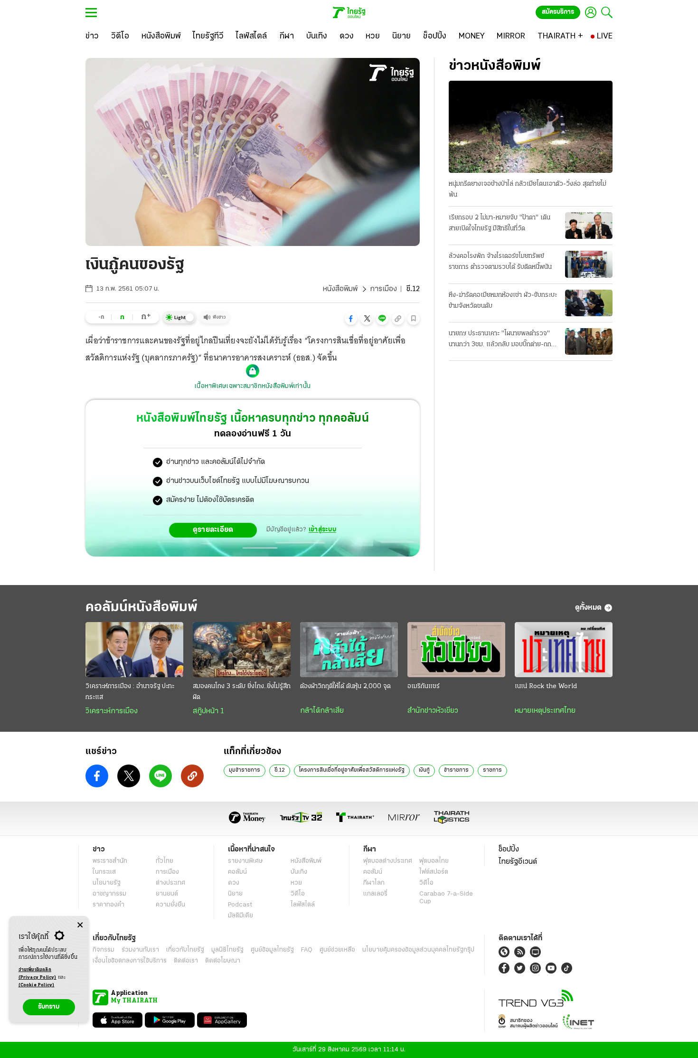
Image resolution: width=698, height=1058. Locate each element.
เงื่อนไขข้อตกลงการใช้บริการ (130, 960)
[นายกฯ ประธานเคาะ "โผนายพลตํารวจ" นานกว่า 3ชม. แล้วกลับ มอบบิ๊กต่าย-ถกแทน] (589, 341)
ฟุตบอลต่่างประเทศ (387, 861)
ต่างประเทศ (170, 883)
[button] (351, 318)
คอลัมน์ (237, 872)
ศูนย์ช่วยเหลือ (337, 950)
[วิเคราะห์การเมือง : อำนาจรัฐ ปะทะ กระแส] (134, 649)
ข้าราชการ (456, 770)
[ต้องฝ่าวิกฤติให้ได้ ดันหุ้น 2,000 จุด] (349, 649)
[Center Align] (80, 925)
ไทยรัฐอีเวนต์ (518, 862)
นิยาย (235, 893)
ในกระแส (104, 872)
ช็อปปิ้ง (509, 849)
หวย (296, 883)
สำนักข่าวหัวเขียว (432, 711)
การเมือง (383, 289)
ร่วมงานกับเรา (140, 950)
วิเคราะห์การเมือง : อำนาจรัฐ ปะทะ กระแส (129, 692)
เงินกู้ (424, 770)
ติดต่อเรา (186, 960)
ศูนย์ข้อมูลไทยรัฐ (272, 950)
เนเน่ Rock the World (546, 686)
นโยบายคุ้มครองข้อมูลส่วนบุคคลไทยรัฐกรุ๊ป (418, 950)
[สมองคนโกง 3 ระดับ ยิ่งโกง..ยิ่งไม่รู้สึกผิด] (242, 649)
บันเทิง (299, 872)
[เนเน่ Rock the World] (564, 649)
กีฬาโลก (374, 883)
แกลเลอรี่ (375, 893)
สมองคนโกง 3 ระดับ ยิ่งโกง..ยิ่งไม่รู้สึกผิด (242, 692)
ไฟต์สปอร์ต (433, 872)
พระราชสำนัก (110, 861)
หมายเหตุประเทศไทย (545, 711)
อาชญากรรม (109, 893)
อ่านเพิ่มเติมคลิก (38, 973)
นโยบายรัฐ (107, 883)
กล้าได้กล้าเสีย (322, 711)
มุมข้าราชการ (244, 770)
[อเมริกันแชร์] (456, 649)
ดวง (233, 883)
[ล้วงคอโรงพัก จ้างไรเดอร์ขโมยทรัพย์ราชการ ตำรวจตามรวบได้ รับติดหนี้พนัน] (589, 264)
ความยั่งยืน (170, 904)
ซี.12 (279, 770)
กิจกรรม (103, 950)
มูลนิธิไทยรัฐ (227, 950)
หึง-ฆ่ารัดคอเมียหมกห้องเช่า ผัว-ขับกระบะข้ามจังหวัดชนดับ (503, 301)
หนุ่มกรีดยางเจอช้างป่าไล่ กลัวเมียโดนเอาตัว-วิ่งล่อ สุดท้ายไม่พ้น (527, 189)
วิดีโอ (298, 893)
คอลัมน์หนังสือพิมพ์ (141, 607)
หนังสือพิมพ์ (340, 289)
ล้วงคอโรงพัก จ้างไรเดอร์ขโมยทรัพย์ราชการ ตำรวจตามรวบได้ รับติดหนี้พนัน (500, 262)
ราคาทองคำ (108, 904)
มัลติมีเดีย (240, 915)
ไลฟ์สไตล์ (303, 904)
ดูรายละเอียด (213, 530)
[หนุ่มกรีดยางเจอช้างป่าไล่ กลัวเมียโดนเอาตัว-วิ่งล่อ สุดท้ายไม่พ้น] (531, 127)
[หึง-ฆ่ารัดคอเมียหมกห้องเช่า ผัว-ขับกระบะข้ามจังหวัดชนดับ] (589, 303)
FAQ (306, 950)
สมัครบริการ (558, 12)
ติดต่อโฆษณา (222, 960)
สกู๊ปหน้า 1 (208, 711)
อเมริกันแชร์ (423, 686)
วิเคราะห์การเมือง (111, 711)
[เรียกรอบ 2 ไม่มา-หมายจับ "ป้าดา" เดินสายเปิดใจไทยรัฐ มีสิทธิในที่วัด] (589, 225)
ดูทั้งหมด (588, 608)
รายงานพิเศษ (245, 861)
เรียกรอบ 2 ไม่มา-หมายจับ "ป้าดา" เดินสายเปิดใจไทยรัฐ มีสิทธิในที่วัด (499, 223)
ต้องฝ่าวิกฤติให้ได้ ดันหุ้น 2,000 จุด (345, 686)
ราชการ (492, 770)
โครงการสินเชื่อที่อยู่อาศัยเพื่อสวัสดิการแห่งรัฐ (352, 770)
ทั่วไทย (164, 861)
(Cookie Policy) (37, 985)
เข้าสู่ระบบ (322, 529)
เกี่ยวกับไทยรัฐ (185, 950)
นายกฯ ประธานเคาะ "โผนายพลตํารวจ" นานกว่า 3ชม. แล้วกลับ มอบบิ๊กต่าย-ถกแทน (500, 340)
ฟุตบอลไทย (434, 861)
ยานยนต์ (167, 893)
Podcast (240, 904)
